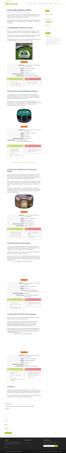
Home (40, 451)
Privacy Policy (49, 451)
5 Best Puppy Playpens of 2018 (51, 42)
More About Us (7, 447)
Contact (60, 451)
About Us (44, 451)
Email (6, 424)
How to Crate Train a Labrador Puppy (53, 38)
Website (6, 428)
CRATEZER (19, 451)
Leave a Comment (26, 12)
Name (6, 420)
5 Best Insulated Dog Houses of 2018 (53, 41)
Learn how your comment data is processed (19, 435)
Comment (7, 408)
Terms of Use (55, 451)
